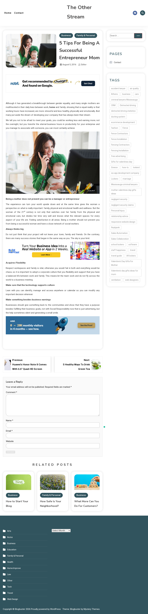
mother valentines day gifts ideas (123, 192)
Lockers (114, 179)
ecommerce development (123, 122)
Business (66, 35)
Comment (11, 392)
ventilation (116, 280)
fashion (114, 128)
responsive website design (123, 222)
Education (11, 549)
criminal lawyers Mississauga (124, 100)
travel (132, 250)
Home (7, 13)
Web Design (12, 599)
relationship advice (119, 216)
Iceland (136, 167)
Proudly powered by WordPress (46, 609)
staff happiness (118, 250)
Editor (84, 64)
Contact (19, 13)
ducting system (118, 117)
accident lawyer (118, 88)
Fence (125, 128)
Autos (10, 537)
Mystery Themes (92, 609)
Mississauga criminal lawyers (124, 184)
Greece (114, 167)
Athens (114, 94)
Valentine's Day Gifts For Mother (122, 263)
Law (9, 574)
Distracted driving (128, 105)
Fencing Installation (120, 150)
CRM (113, 105)
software (132, 244)
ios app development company (125, 173)
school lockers (117, 244)
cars (137, 94)
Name (9, 420)
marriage (127, 179)
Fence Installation (119, 139)
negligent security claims (122, 205)
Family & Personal (86, 35)
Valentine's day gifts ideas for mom (124, 272)
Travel (10, 593)
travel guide (116, 256)
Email (9, 431)
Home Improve (14, 568)
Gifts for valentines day (121, 162)
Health (10, 562)
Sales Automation (119, 233)
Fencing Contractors (120, 145)
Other (9, 580)
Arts (9, 531)
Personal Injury (118, 210)
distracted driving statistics (123, 111)
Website (10, 441)
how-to (125, 167)
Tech (9, 587)
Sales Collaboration (120, 239)
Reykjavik (115, 227)
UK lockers (131, 256)
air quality (134, 88)
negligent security (119, 199)
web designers (131, 280)
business (126, 94)
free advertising (118, 156)
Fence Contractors (119, 133)
